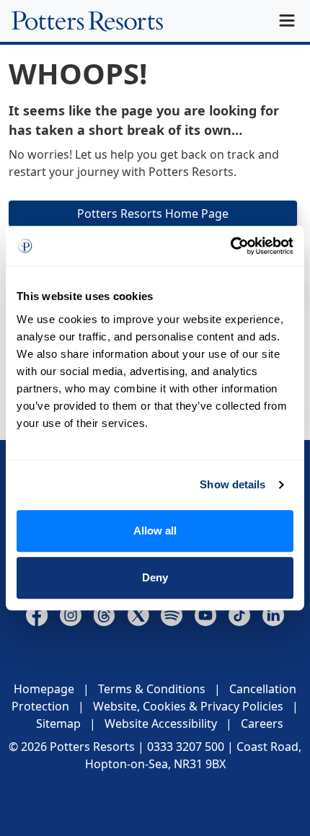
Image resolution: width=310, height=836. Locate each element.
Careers (262, 723)
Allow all (155, 530)
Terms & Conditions (151, 689)
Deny (155, 577)
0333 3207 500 (185, 746)
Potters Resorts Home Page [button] (153, 213)
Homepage (44, 689)
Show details (232, 484)
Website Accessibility (161, 723)
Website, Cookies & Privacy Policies (188, 706)
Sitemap (58, 723)
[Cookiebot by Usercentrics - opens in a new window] (230, 246)
